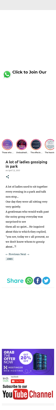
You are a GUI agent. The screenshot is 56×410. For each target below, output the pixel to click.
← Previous (13, 254)
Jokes (10, 259)
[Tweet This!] (46, 284)
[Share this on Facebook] (38, 284)
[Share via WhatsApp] (29, 284)
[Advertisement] (28, 41)
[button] (7, 177)
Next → (24, 254)
